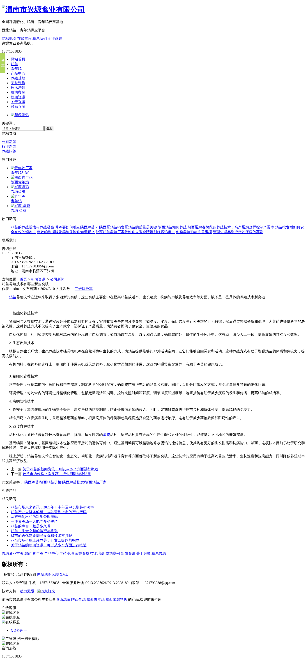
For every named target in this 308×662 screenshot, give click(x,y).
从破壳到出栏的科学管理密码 (34, 517)
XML (64, 574)
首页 (23, 279)
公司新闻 (9, 142)
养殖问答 (9, 151)
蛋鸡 (106, 435)
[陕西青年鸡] (21, 177)
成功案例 (18, 92)
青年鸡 (16, 69)
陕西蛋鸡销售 (116, 599)
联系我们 (39, 38)
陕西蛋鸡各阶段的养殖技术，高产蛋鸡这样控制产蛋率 (231, 227)
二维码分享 (84, 289)
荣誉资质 (18, 83)
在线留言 (24, 38)
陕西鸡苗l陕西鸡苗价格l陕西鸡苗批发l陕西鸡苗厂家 (65, 482)
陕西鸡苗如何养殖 (172, 227)
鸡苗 (14, 64)
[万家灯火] (46, 591)
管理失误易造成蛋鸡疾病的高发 (238, 232)
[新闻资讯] (20, 115)
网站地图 (9, 38)
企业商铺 (55, 38)
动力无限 (27, 591)
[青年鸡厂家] (21, 168)
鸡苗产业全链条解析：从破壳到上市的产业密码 (49, 512)
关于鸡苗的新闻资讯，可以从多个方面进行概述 (60, 469)
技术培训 (18, 88)
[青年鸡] (18, 196)
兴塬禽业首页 (12, 553)
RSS (56, 574)
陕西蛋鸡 (78, 599)
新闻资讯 (18, 97)
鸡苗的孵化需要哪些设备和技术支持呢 (41, 536)
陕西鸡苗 (63, 599)
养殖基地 (18, 78)
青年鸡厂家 (20, 173)
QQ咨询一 (19, 630)
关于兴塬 (18, 102)
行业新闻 (9, 146)
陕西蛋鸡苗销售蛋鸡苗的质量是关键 (128, 227)
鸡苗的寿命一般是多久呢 (31, 526)
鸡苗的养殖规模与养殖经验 (32, 227)
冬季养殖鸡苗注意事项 (194, 232)
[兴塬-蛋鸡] (20, 206)
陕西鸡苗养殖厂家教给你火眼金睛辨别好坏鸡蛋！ (135, 232)
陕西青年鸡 (20, 182)
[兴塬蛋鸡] (20, 187)
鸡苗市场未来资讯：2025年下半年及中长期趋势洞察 (52, 507)
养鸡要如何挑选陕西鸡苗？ (76, 227)
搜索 (49, 128)
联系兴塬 (18, 106)
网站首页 (18, 59)
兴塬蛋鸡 (18, 191)
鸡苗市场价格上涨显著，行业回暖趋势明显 (57, 474)
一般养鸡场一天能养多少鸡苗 (34, 521)
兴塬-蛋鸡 (18, 210)
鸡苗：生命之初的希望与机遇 (34, 531)
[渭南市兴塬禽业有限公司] (43, 9)
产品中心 (18, 73)
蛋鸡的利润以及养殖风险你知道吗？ (66, 232)
